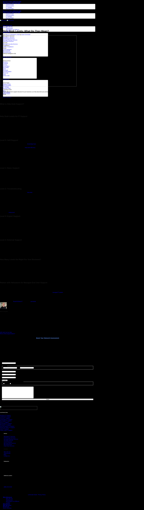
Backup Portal (10, 8)
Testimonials (9, 28)
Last (35, 367)
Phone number (6, 370)
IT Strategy (9, 7)
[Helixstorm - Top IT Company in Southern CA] (7, 20)
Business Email (6, 373)
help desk (29, 192)
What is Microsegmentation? (7, 333)
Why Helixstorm (7, 25)
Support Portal (10, 4)
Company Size (6, 379)
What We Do (6, 504)
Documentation (10, 6)
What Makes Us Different (12, 501)
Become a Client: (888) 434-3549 (12, 1)
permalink (33, 301)
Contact (8, 502)
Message (4, 386)
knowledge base (31, 144)
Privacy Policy (42, 494)
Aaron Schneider (25, 34)
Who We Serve (7, 505)
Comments (5, 361)
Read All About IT (3, 27)
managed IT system (57, 292)
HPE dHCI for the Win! (6, 332)
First (18, 367)
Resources (6, 506)
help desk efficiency (30, 147)
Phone (6, 383)
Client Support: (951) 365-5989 (11, 3)
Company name (6, 376)
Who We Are (9, 27)
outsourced (12, 212)
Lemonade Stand (32, 494)
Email (12, 383)
